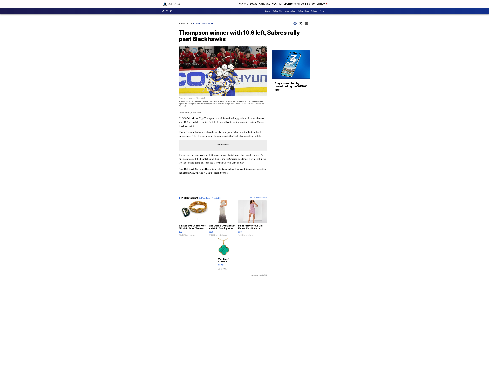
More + (322, 11)
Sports (288, 4)
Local (253, 4)
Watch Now (319, 4)
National (264, 4)
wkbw (167, 11)
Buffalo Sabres (303, 11)
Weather (276, 4)
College (314, 11)
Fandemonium (289, 11)
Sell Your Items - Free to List (210, 198)
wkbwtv (164, 11)
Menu (242, 4)
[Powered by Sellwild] (263, 275)
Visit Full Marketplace (258, 197)
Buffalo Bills (277, 11)
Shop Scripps (302, 4)
